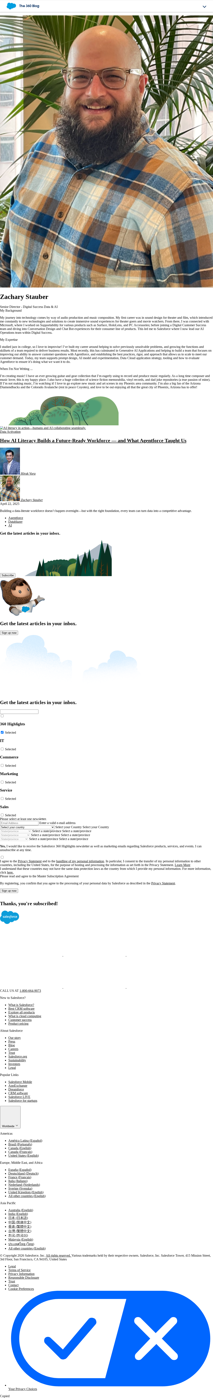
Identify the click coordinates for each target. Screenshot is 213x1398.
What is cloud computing (24, 1016)
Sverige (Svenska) (20, 1188)
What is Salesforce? (21, 1005)
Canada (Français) (20, 1152)
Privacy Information (21, 1274)
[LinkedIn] (157, 955)
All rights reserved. (59, 1255)
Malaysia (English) (20, 1239)
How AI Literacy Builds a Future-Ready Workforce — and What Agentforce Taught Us (93, 440)
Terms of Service (19, 1270)
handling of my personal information (80, 861)
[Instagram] (31, 987)
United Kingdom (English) (25, 1192)
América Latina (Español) (25, 1140)
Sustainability (17, 1060)
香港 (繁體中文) (19, 1226)
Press (11, 1041)
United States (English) (23, 1155)
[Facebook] (31, 955)
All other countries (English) (27, 1196)
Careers (13, 1049)
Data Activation (10, 431)
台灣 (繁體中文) (19, 1231)
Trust (11, 1052)
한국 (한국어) (18, 1235)
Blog (11, 1045)
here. (10, 872)
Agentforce (15, 518)
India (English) (18, 1214)
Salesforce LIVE (19, 1097)
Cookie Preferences (21, 1289)
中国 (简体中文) (19, 1222)
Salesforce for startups (22, 1100)
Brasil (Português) (20, 1144)
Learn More (182, 865)
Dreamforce (16, 1089)
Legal (12, 1067)
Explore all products (21, 1012)
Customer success (20, 1020)
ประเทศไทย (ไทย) (21, 1244)
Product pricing (18, 1023)
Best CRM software (21, 1008)
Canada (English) (19, 1148)
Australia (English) (20, 1210)
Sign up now (9, 632)
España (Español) (19, 1169)
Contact (13, 1285)
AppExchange (17, 1085)
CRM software (18, 1093)
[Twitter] (94, 955)
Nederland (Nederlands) (24, 1184)
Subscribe (8, 575)
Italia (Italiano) (17, 1181)
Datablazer (15, 521)
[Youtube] (94, 987)
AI (10, 525)
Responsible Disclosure (23, 1277)
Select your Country (68, 827)
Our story (14, 1037)
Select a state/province (46, 831)
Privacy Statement (30, 861)
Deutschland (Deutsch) (23, 1173)
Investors (14, 1064)
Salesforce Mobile (20, 1082)
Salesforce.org (17, 1056)
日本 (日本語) (18, 1218)
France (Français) (19, 1177)
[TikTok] (157, 987)
